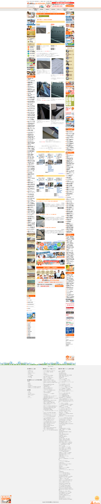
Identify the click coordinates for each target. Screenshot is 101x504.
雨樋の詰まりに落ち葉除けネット (48, 424)
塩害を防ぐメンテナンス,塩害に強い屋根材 (31, 182)
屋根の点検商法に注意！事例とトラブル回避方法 (70, 253)
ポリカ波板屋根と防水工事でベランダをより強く (70, 281)
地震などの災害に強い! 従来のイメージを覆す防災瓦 (65, 442)
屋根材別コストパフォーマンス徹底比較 (31, 178)
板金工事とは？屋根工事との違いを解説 (31, 89)
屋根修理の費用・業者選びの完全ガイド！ (31, 82)
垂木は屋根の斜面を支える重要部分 (48, 409)
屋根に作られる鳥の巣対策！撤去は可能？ (49, 425)
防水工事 (70, 64)
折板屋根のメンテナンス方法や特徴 (63, 406)
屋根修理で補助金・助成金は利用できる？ (70, 232)
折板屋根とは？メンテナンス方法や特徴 (70, 181)
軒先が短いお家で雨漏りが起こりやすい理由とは (31, 166)
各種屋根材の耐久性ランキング (63, 468)
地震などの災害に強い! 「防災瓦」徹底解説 (70, 215)
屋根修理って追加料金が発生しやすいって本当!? (70, 257)
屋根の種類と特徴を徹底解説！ (30, 79)
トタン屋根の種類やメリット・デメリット (70, 179)
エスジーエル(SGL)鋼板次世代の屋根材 (31, 198)
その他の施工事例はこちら (61, 173)
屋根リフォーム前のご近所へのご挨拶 (69, 241)
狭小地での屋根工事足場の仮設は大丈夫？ (70, 193)
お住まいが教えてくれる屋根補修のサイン (70, 165)
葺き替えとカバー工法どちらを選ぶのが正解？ (70, 167)
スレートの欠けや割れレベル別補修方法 (70, 175)
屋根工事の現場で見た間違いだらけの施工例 (70, 217)
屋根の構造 (29, 93)
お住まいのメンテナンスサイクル (63, 460)
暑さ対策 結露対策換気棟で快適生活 (30, 154)
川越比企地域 (30, 331)
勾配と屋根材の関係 (61, 437)
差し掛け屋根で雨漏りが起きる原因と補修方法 (65, 486)
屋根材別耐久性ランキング (30, 180)
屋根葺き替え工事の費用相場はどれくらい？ (70, 161)
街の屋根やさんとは (30, 370)
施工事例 (41, 9)
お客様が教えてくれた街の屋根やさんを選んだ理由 (34, 386)
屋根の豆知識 (60, 466)
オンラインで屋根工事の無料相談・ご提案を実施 (70, 237)
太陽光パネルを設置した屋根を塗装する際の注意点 (50, 427)
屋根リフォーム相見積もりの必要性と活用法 (49, 402)
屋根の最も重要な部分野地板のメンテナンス (31, 174)
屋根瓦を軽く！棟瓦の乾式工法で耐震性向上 (70, 211)
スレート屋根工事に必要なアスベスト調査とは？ (31, 227)
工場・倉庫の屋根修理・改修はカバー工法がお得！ (70, 279)
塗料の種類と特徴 (61, 377)
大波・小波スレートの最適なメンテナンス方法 (31, 128)
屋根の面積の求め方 (61, 430)
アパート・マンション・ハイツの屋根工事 (49, 393)
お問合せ (29, 308)
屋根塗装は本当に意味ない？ (30, 84)
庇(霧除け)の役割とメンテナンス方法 (30, 130)
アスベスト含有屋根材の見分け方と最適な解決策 (31, 169)
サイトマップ (30, 310)
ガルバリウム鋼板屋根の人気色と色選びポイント (65, 396)
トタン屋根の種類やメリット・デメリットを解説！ (65, 405)
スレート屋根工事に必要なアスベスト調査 (64, 444)
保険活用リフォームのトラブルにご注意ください (70, 261)
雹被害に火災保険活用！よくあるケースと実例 (70, 230)
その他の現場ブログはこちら (61, 240)
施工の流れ (53, 9)
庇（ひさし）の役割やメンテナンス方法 (31, 214)
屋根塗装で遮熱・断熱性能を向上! (70, 223)
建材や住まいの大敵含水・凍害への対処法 (31, 157)
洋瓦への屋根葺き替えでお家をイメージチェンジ (31, 189)
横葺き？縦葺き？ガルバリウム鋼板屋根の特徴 (70, 145)
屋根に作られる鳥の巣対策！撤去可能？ (70, 287)
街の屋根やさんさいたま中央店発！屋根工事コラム (34, 387)
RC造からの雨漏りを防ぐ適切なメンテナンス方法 (31, 212)
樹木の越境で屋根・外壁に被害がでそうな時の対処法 (70, 259)
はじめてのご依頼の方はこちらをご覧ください (49, 370)
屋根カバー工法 (71, 54)
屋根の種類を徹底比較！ (68, 169)
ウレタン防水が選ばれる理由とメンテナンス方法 (31, 106)
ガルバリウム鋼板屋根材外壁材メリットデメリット (70, 147)
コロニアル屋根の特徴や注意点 (69, 177)
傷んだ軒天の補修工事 (62, 457)
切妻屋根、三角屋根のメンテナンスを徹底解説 (31, 149)
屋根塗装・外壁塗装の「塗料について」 (64, 376)
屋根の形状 (29, 144)
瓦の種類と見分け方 (30, 164)
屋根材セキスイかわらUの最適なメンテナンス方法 (70, 189)
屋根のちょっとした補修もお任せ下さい (49, 377)
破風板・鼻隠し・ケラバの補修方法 (63, 412)
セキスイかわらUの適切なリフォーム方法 (64, 379)
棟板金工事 (71, 71)
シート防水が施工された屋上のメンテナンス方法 (31, 108)
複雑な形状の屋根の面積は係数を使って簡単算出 (65, 431)
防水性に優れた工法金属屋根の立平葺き (30, 134)
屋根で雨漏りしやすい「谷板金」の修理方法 (31, 163)
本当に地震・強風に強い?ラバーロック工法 (31, 139)
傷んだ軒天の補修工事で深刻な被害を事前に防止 (31, 101)
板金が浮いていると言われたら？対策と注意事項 (70, 255)
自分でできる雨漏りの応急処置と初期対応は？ (70, 225)
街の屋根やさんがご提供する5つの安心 (35, 9)
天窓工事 (70, 78)
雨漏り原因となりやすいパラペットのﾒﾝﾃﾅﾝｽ (31, 110)
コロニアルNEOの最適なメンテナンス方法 (70, 191)
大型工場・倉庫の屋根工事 (47, 392)
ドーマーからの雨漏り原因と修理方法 (31, 216)
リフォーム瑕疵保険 (30, 375)
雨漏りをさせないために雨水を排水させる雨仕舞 (31, 160)
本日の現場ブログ (30, 385)
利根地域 (29, 334)
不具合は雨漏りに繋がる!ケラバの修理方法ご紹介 (31, 97)
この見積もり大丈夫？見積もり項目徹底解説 (70, 245)
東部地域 (29, 328)
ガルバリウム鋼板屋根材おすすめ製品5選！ (70, 143)
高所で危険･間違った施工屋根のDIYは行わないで (31, 205)
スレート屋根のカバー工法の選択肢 (70, 173)
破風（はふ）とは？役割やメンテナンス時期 (31, 231)
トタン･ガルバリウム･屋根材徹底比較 (31, 194)
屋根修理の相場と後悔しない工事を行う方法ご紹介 (50, 400)
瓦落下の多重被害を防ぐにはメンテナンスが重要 (70, 205)
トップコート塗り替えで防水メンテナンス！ (31, 229)
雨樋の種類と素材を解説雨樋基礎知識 (31, 225)
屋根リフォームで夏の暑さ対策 (47, 391)
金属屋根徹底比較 (61, 471)
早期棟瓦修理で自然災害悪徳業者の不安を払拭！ (31, 126)
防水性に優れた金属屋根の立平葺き (63, 475)
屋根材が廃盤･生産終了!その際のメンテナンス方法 (65, 421)
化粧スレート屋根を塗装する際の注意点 (69, 185)
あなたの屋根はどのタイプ (62, 372)
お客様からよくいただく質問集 (63, 378)
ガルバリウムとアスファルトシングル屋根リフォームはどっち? (31, 191)
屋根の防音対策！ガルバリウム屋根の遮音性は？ (70, 150)
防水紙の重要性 (30, 172)
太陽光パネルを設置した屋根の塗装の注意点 (70, 183)
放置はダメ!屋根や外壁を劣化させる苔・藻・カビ (31, 184)
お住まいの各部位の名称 (31, 80)
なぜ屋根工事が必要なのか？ (70, 155)
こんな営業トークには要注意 (70, 249)
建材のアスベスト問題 (31, 170)
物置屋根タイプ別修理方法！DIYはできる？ (70, 275)
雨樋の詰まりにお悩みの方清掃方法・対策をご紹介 (70, 283)
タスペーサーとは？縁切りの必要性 (30, 104)
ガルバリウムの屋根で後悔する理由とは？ (31, 196)
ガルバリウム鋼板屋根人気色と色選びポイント (70, 141)
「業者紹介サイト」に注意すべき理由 (70, 263)
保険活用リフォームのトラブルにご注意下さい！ (65, 477)
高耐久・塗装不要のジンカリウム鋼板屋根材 (31, 203)
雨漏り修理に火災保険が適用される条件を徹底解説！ (65, 499)
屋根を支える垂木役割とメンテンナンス (31, 207)
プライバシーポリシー (31, 306)
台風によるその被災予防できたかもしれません (70, 203)
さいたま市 (29, 322)
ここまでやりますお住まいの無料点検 (65, 9)
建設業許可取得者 (30, 302)
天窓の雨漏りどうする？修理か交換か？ (31, 218)
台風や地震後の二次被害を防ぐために (70, 209)
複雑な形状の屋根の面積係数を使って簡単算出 (31, 143)
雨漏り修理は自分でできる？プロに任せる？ (31, 87)
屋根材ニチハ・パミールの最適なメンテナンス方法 (70, 187)
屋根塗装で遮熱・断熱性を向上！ (63, 436)
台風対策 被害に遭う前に (47, 386)
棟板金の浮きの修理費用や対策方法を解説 (31, 91)
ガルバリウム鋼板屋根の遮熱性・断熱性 (70, 139)
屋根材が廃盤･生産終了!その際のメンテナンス (31, 186)
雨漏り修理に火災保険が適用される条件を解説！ (70, 227)
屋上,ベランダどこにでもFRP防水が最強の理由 (31, 112)
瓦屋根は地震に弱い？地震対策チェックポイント (70, 213)
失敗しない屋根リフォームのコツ (70, 157)
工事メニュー (59, 9)
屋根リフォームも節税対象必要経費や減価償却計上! (70, 297)
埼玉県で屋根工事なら (31, 304)
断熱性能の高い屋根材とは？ (30, 220)
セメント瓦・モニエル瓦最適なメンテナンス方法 (31, 121)
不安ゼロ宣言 (29, 374)
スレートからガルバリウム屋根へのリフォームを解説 (70, 133)
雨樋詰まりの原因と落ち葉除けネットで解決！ (70, 285)
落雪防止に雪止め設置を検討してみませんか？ (49, 418)
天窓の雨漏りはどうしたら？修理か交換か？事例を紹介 (66, 413)
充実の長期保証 (30, 376)
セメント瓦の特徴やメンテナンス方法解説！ (31, 119)
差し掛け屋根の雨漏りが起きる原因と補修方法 (31, 151)
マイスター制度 (30, 377)
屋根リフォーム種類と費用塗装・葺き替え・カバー (70, 171)
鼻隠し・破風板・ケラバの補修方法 (31, 95)
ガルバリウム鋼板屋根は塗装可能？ (70, 137)
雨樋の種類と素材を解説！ (47, 426)
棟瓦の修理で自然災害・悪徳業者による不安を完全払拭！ (66, 423)
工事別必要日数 (69, 197)
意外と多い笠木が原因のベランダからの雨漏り (31, 99)
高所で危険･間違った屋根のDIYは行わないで (64, 450)
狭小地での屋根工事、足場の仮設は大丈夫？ (64, 385)
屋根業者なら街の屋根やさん (31, 394)
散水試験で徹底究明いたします (47, 385)
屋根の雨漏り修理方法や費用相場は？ (31, 209)
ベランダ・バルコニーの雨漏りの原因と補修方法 (31, 117)
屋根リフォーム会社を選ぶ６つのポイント (70, 199)
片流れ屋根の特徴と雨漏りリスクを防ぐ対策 (31, 146)
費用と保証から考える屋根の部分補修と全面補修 (50, 407)
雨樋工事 (70, 61)
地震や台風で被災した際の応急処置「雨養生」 (31, 137)
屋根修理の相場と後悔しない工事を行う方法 (70, 159)
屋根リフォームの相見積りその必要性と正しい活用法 (70, 239)
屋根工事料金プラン (46, 374)
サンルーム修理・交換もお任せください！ (70, 277)
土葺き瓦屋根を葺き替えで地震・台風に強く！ (31, 123)
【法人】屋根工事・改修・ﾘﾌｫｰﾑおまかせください (70, 295)
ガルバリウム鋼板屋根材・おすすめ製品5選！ (65, 388)
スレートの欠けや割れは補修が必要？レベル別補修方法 (66, 404)
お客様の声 (47, 9)
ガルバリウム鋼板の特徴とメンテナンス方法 (31, 201)
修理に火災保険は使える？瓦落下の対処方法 (70, 207)
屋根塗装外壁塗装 (70, 75)
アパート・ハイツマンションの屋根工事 (70, 291)
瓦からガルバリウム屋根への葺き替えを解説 (70, 135)
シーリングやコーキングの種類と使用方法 (31, 132)
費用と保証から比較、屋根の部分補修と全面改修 (70, 163)
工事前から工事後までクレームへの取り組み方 (70, 243)
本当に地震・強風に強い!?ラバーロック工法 (64, 484)
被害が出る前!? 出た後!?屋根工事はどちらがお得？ (70, 247)
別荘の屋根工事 (45, 394)
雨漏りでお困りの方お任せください (48, 376)
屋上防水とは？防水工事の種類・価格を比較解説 (31, 115)
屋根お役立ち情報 (69, 201)
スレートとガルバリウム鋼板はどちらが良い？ (70, 131)
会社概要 (71, 9)
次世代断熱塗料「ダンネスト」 (69, 221)
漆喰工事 (70, 57)
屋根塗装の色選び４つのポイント (69, 219)
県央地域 (29, 325)
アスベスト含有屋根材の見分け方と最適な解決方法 (65, 443)
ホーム (30, 9)
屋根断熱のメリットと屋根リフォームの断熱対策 (31, 223)
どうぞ (52, 149)
